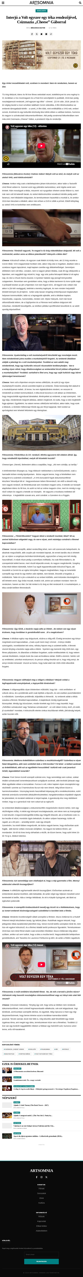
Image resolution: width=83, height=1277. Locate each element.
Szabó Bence (21, 1138)
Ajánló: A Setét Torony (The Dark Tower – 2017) (31, 1105)
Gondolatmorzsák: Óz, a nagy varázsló (27, 1080)
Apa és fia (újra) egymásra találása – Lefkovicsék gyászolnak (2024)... (38, 1136)
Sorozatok (41, 1193)
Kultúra (41, 1203)
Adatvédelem (41, 1231)
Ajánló (16, 1102)
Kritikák (17, 1123)
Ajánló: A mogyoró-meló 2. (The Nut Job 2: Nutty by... (33, 1115)
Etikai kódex (41, 1226)
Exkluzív (41, 11)
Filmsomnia (46, 1049)
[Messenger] (46, 34)
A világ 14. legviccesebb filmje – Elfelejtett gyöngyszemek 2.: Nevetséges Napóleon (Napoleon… (46, 1089)
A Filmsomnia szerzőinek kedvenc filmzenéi (28, 1071)
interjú (66, 1049)
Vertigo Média (25, 1054)
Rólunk (41, 1216)
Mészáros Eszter (38, 28)
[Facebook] (32, 34)
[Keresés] (78, 3)
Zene (41, 1198)
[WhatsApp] (41, 34)
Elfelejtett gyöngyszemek (24, 1086)
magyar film (9, 1054)
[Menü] (4, 2)
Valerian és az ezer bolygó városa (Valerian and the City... (34, 1126)
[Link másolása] (51, 34)
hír (56, 1049)
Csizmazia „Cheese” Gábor (14, 1049)
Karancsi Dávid (22, 1128)
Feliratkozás (41, 1261)
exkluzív (32, 1049)
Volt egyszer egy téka (44, 1054)
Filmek (41, 1189)
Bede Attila (20, 1107)
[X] (37, 34)
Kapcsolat (41, 1221)
